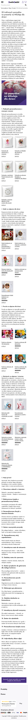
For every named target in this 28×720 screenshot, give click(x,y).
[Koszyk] (25, 2)
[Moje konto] (23, 2)
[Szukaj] (25, 4)
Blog (10, 8)
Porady (13, 8)
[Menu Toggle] (2, 2)
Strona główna (4, 8)
